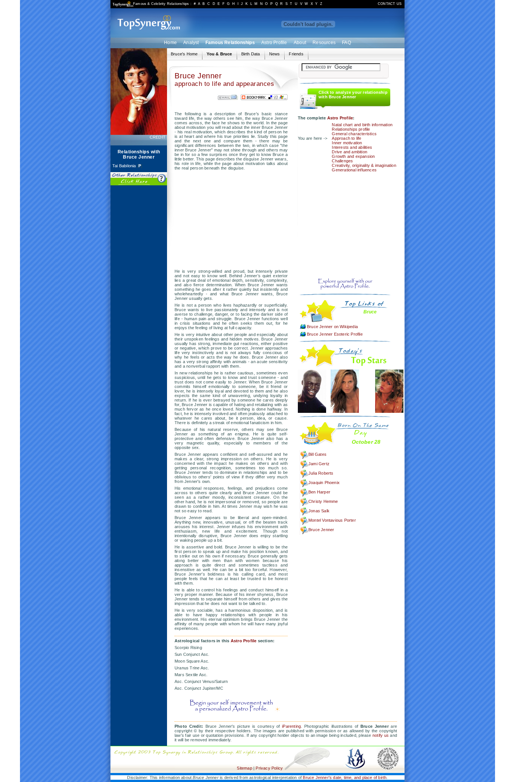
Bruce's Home (184, 54)
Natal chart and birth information (362, 124)
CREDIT (158, 137)
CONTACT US (390, 4)
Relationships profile (351, 129)
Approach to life (346, 138)
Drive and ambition (349, 152)
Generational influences (354, 170)
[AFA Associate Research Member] (388, 748)
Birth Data (250, 54)
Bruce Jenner (321, 529)
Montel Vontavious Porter (332, 520)
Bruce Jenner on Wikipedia (332, 326)
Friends (296, 54)
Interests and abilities (352, 147)
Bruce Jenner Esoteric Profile (335, 334)
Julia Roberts (321, 473)
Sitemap (244, 768)
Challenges (342, 161)
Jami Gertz (319, 463)
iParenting (291, 726)
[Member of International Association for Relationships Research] (355, 748)
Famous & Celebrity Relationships (161, 4)
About (300, 42)
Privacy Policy (269, 768)
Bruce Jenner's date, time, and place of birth (344, 777)
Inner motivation (347, 143)
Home (170, 42)
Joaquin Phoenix (324, 482)
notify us (380, 735)
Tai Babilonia (124, 165)
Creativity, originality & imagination (364, 165)
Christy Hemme (323, 501)
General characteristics (354, 133)
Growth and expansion (353, 156)
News (274, 54)
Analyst (191, 42)
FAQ (346, 42)
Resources (324, 42)
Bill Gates (317, 454)
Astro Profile (274, 42)
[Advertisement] (138, 304)
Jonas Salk (319, 511)
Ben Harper (319, 492)
